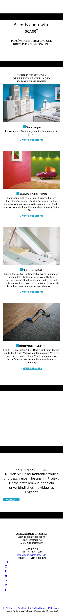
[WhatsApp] (6, 566)
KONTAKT (22, 607)
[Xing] (6, 585)
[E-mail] (6, 561)
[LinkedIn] (6, 580)
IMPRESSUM (53, 607)
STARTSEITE (9, 607)
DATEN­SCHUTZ (37, 607)
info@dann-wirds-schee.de (31, 554)
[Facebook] (5, 571)
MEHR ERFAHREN (32, 140)
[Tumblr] (5, 590)
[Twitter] (6, 575)
